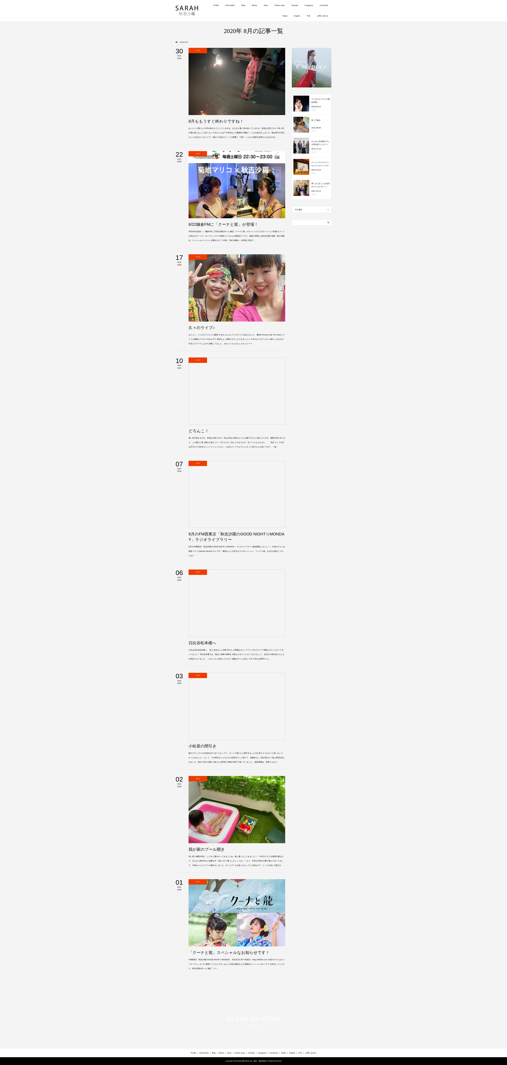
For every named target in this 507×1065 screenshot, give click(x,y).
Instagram (309, 5)
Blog (243, 5)
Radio (285, 16)
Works (254, 5)
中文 (308, 16)
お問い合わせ (322, 16)
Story (266, 5)
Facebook (324, 5)
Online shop (280, 5)
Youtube (294, 5)
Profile (216, 5)
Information (230, 5)
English (297, 16)
